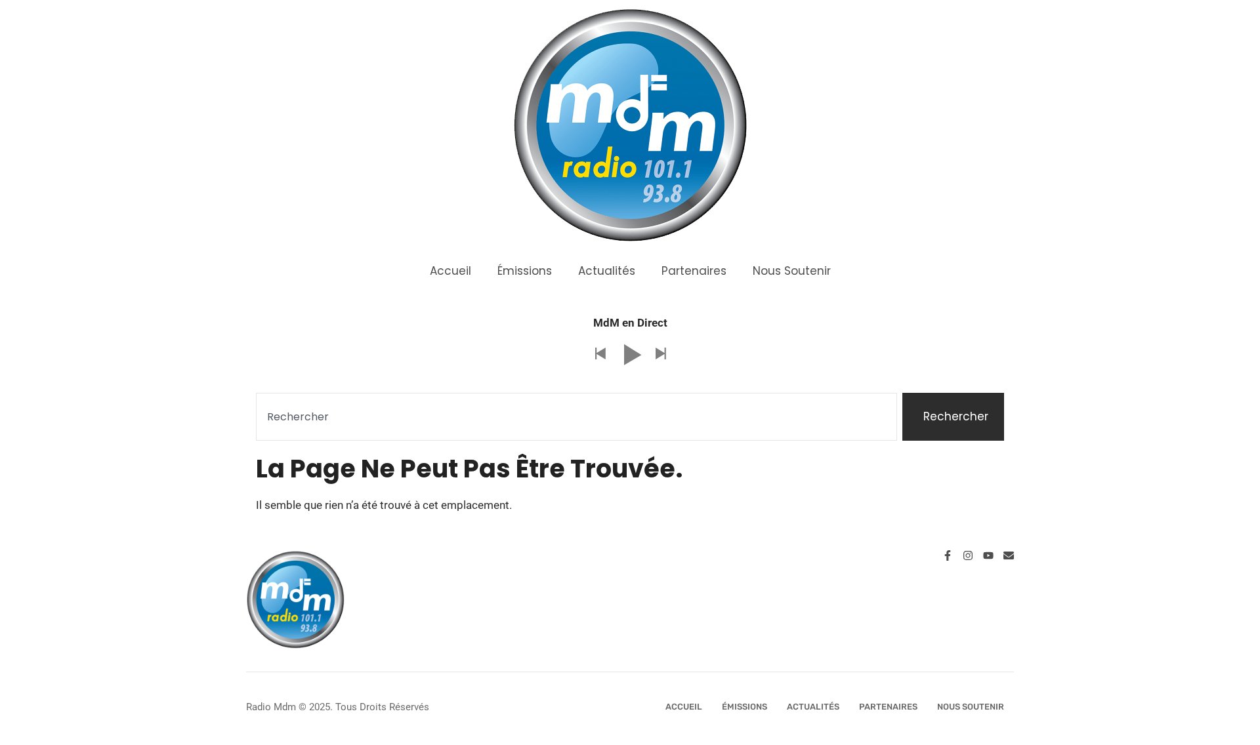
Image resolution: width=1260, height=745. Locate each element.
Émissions (524, 271)
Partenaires (694, 271)
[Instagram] (968, 555)
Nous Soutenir (792, 271)
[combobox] (576, 417)
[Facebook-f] (947, 555)
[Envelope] (1008, 555)
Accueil (450, 271)
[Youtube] (988, 555)
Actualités (606, 271)
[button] (600, 354)
